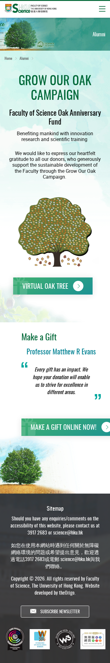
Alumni (24, 58)
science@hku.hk (68, 532)
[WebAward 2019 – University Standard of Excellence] (40, 639)
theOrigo (67, 592)
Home (8, 58)
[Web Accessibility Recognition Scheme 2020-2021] (92, 639)
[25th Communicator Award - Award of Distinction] (15, 639)
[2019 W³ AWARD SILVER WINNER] (65, 639)
